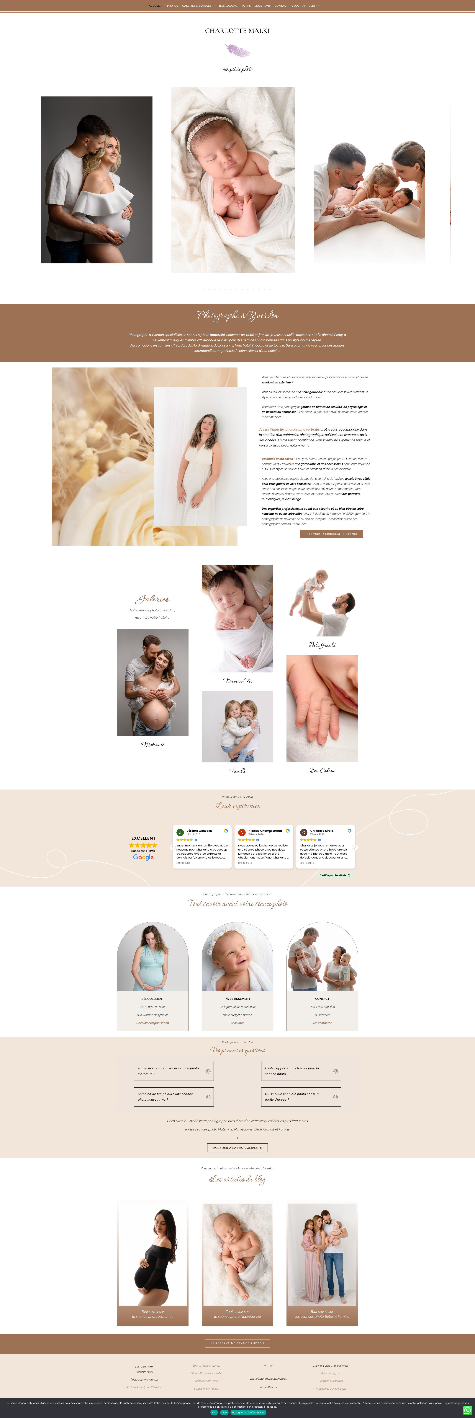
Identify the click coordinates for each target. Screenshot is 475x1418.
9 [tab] (247, 289)
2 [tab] (208, 289)
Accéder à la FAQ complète (237, 1148)
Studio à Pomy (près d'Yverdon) (144, 1387)
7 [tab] (236, 289)
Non (224, 1412)
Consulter (237, 1023)
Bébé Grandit (322, 645)
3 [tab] (214, 289)
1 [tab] (203, 289)
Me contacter (322, 1023)
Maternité (153, 745)
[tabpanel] (237, 180)
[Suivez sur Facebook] (265, 1365)
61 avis (150, 851)
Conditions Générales (331, 1380)
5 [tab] (225, 289)
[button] (355, 847)
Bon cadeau (228, 5)
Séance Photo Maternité (206, 1365)
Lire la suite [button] (183, 863)
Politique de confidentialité (248, 1412)
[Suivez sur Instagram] (271, 1365)
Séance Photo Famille (206, 1388)
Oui (214, 1412)
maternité (217, 335)
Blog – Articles (303, 5)
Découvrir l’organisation (152, 1023)
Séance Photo (203, 1380)
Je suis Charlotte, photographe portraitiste (290, 429)
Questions (263, 5)
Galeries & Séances (196, 5)
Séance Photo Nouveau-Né (206, 1373)
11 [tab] (259, 289)
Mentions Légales (330, 1373)
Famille (237, 771)
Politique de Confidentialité (331, 1388)
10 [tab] (253, 289)
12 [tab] (264, 289)
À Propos (171, 5)
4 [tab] (220, 289)
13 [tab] (270, 289)
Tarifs (246, 5)
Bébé (214, 1380)
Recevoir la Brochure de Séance (332, 534)
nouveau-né (235, 335)
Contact (281, 5)
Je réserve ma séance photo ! (237, 1343)
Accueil (154, 5)
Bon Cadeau (322, 771)
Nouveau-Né (237, 681)
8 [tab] (242, 289)
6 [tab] (231, 289)
